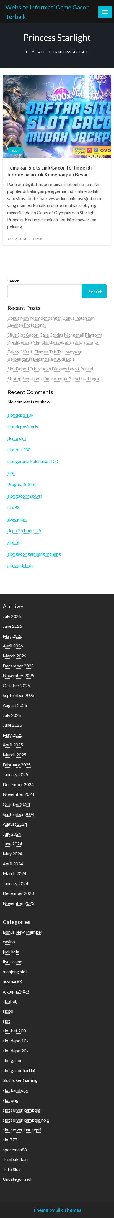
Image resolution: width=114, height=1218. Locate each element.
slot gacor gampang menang (34, 553)
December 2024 (18, 784)
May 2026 (12, 636)
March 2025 (14, 754)
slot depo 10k (20, 414)
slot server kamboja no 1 (26, 1119)
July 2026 (12, 616)
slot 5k (13, 542)
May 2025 (12, 735)
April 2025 (13, 744)
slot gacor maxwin (24, 496)
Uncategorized (17, 1179)
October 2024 (16, 804)
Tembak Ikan (15, 1159)
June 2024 (12, 843)
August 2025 (15, 705)
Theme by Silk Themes (57, 1210)
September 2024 (19, 814)
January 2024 (15, 883)
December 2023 (18, 893)
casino (9, 941)
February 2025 (17, 764)
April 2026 (13, 645)
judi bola (11, 951)
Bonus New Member (22, 932)
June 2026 (12, 626)
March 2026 (14, 655)
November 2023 (18, 903)
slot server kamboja (21, 1109)
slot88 (13, 507)
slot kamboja (15, 1090)
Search (13, 280)
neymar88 (12, 981)
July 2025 (12, 715)
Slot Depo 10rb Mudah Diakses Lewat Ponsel (50, 368)
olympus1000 (16, 991)
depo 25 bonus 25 (24, 530)
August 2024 (15, 823)
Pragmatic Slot (21, 484)
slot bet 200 (18, 449)
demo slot (16, 438)
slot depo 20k (16, 1050)
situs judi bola (20, 565)
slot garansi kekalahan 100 (32, 461)
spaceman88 (15, 1149)
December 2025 (18, 665)
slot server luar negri (22, 1129)
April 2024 (13, 863)
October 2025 (16, 685)
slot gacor (12, 1060)
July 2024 (12, 833)
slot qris (10, 1100)
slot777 (10, 1139)
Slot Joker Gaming (20, 1080)
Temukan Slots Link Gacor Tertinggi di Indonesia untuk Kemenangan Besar (49, 171)
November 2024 (18, 794)
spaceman (17, 519)
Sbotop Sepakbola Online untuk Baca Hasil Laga (53, 378)
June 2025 (12, 725)
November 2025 (18, 675)
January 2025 (15, 774)
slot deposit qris (22, 426)
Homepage (35, 52)
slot (16, 150)
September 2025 (19, 695)
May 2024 (12, 853)
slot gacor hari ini (19, 1070)
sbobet (10, 1001)
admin (37, 239)
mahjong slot (15, 971)
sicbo (8, 1010)
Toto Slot (11, 1169)
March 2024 (14, 873)
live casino (12, 961)
